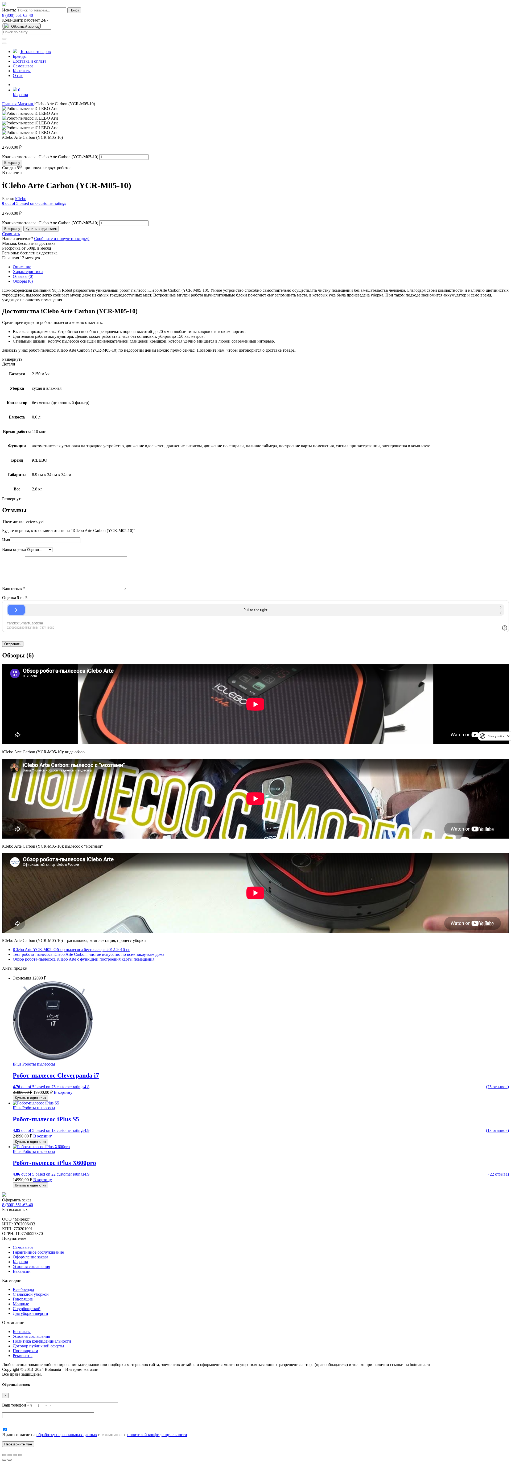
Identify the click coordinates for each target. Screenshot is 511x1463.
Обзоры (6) (23, 281)
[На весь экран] (15, 1455)
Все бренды (23, 1289)
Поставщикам (25, 1350)
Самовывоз (23, 66)
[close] (508, 736)
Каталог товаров (35, 51)
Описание (22, 267)
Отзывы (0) (23, 276)
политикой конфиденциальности (157, 1434)
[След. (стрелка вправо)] (9, 1460)
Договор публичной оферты (38, 1346)
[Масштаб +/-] (20, 1455)
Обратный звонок (25, 27)
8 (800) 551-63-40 (17, 15)
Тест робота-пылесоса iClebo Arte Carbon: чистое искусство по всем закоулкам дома (88, 954)
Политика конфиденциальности (42, 1341)
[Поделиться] (9, 1455)
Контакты (22, 70)
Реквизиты (22, 1355)
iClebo (20, 198)
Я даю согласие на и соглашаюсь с (94, 1434)
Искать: (9, 10)
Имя (6, 540)
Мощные (21, 1304)
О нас (18, 75)
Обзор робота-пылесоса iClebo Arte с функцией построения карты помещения (83, 959)
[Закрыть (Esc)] (4, 1455)
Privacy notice (496, 736)
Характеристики (28, 271)
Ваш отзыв (13, 588)
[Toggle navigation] (4, 43)
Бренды (20, 56)
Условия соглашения (31, 1266)
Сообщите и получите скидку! (61, 238)
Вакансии (22, 1271)
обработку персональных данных (66, 1434)
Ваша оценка (14, 549)
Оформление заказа (30, 1257)
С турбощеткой (26, 1308)
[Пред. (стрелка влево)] (4, 1460)
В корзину (12, 163)
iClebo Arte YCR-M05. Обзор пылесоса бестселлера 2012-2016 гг (71, 949)
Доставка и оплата (29, 61)
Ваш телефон (14, 1405)
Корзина (20, 94)
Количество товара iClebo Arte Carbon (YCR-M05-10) (50, 157)
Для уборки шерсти (30, 1313)
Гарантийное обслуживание (38, 1252)
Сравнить (11, 233)
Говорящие (23, 1299)
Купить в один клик (41, 229)
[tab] (261, 267)
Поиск (74, 10)
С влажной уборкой (31, 1294)
